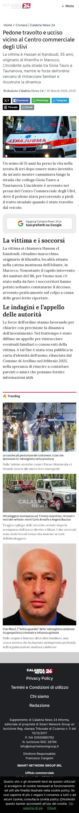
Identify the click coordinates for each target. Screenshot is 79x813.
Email (29, 107)
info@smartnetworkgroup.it (39, 746)
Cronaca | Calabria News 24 (35, 25)
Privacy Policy (39, 678)
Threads (12, 107)
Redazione (39, 705)
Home (8, 25)
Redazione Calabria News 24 (23, 91)
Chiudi (51, 808)
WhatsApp (42, 100)
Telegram (61, 100)
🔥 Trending (11, 396)
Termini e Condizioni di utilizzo (39, 687)
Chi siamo (39, 696)
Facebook (22, 100)
